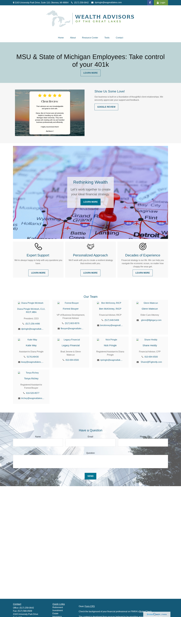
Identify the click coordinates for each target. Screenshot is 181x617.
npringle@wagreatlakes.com (111, 360)
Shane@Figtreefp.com (151, 362)
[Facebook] (150, 2)
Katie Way (31, 345)
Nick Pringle (110, 345)
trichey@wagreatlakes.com (32, 398)
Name (38, 437)
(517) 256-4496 (32, 324)
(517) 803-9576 (72, 323)
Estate (55, 613)
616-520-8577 (32, 393)
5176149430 (33, 357)
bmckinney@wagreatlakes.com (111, 325)
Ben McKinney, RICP (110, 308)
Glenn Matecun (150, 308)
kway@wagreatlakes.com (32, 362)
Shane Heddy (150, 345)
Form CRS (90, 606)
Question (90, 453)
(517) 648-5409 (112, 320)
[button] (61, 38)
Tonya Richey (31, 378)
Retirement (57, 607)
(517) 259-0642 (81, 2)
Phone (143, 437)
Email (90, 437)
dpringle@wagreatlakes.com (108, 2)
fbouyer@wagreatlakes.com (72, 328)
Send (90, 476)
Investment (57, 610)
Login (162, 2)
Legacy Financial (71, 345)
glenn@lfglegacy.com (151, 320)
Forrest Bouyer (71, 308)
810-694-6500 (72, 360)
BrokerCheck (145, 611)
